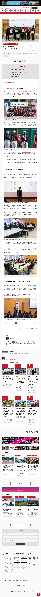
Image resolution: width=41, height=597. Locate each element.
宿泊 (24, 563)
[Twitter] (15, 61)
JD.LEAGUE (24, 91)
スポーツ (13, 10)
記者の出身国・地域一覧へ (34, 568)
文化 (17, 560)
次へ (35, 322)
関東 (7, 562)
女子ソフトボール (25, 53)
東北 (2, 562)
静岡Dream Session (31, 94)
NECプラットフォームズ (26, 152)
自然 (17, 568)
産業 (23, 10)
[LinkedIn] (25, 61)
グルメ (24, 560)
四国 (11, 566)
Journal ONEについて (12, 591)
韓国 (7, 558)
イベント (18, 53)
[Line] (20, 61)
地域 (33, 10)
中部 (4, 53)
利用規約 (31, 591)
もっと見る (20, 483)
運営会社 (19, 591)
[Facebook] (18, 61)
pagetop (39, 595)
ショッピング (17, 565)
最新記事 (8, 10)
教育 (28, 10)
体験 (13, 53)
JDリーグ (32, 91)
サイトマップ (25, 591)
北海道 (11, 558)
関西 (2, 566)
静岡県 (9, 53)
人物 (18, 10)
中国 (7, 566)
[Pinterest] (23, 61)
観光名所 (23, 557)
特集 (38, 10)
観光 (3, 10)
